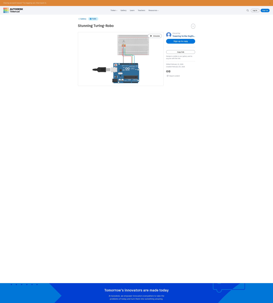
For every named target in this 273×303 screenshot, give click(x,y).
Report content (174, 76)
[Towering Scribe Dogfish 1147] (168, 34)
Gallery (83, 19)
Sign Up (265, 10)
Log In (255, 10)
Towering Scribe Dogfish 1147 (186, 36)
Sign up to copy (181, 41)
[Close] (270, 3)
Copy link (180, 52)
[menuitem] (113, 10)
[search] (247, 10)
